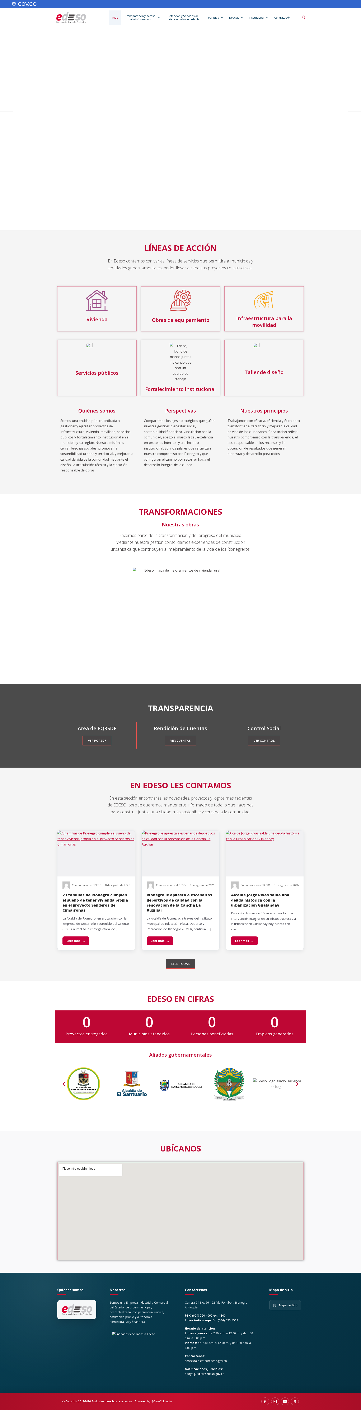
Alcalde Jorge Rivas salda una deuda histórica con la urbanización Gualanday (260, 900)
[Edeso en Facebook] (265, 1401)
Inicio (115, 17)
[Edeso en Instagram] (275, 1401)
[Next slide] (354, 104)
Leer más (75, 941)
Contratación (282, 17)
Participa (213, 17)
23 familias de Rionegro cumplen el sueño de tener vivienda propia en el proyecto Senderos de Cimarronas (95, 902)
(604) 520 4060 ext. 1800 (209, 1315)
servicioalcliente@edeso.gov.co (206, 1361)
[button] (158, 17)
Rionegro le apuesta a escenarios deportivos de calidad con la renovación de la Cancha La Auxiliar (179, 902)
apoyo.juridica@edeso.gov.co (204, 1374)
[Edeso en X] (295, 1401)
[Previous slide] (6, 104)
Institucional (256, 17)
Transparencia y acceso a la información (140, 17)
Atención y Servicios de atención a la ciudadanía (184, 17)
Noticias (234, 17)
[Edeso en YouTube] (285, 1401)
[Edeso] (76, 1309)
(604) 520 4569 (228, 1320)
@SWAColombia (161, 1401)
